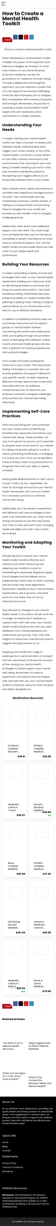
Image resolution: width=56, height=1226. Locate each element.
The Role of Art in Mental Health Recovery (13, 1046)
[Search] (51, 4)
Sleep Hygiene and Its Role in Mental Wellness (39, 1046)
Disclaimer (7, 1171)
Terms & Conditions (12, 1167)
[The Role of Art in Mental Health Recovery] (15, 1028)
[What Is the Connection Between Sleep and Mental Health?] (41, 1058)
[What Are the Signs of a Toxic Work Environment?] (15, 1058)
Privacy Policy (9, 1163)
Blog (4, 1146)
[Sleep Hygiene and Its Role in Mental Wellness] (41, 1028)
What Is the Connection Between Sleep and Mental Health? (40, 1082)
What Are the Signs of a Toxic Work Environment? (14, 1076)
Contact (6, 1150)
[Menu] (3, 4)
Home (5, 1142)
